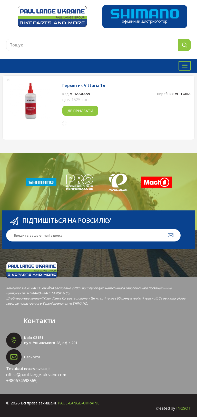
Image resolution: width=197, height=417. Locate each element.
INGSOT (183, 408)
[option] (30, 101)
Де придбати (80, 110)
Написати (32, 357)
